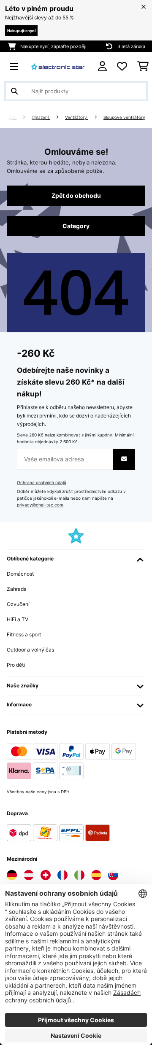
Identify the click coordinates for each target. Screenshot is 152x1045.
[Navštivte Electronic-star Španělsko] (96, 875)
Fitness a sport (24, 634)
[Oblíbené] (122, 66)
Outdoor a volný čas (30, 649)
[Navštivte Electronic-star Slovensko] (113, 875)
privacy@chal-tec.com (40, 505)
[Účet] (102, 66)
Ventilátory (76, 117)
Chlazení (41, 117)
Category (76, 226)
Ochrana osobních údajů (41, 482)
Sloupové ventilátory (124, 117)
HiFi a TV (17, 619)
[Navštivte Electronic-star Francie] (62, 875)
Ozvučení (18, 604)
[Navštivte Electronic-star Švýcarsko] (46, 875)
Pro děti (16, 665)
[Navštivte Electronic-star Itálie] (79, 875)
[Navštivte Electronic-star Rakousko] (29, 875)
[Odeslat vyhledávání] (14, 91)
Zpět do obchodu (76, 195)
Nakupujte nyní (21, 30)
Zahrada (17, 589)
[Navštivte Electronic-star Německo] (12, 875)
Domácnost (20, 574)
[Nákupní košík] (143, 66)
